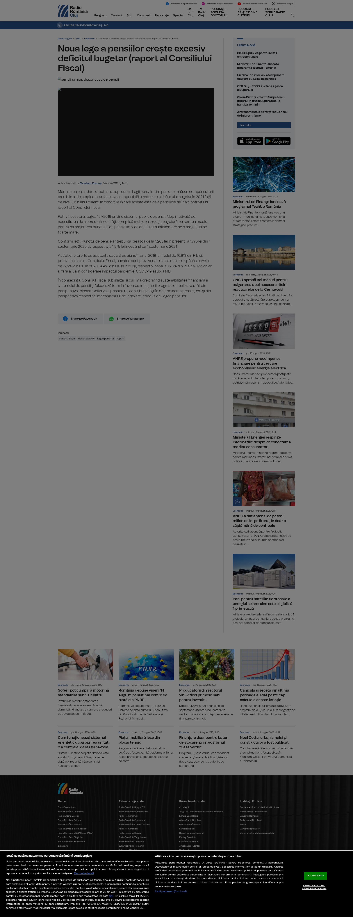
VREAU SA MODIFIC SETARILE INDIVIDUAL (314, 887)
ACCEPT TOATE (315, 876)
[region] (176, 883)
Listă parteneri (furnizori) (171, 891)
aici (111, 896)
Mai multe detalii (84, 873)
